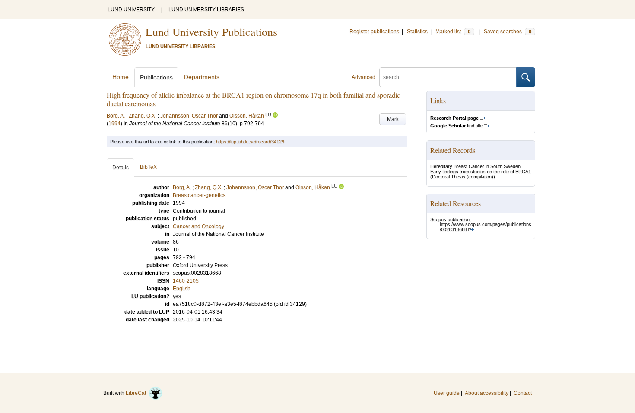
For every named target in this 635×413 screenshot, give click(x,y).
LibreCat (137, 393)
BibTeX (148, 167)
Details (120, 168)
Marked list (452, 32)
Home (120, 76)
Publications (156, 77)
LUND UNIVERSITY (131, 9)
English (181, 289)
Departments (201, 76)
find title (456, 125)
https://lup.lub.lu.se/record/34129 (250, 141)
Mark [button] (393, 119)
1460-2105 (186, 281)
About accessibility (486, 393)
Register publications (374, 32)
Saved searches (507, 32)
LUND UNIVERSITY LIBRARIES (206, 9)
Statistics (417, 32)
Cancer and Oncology (198, 226)
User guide (447, 393)
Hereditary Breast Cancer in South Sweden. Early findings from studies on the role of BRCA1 (480, 169)
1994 (114, 124)
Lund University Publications (211, 31)
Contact (523, 393)
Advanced (363, 77)
